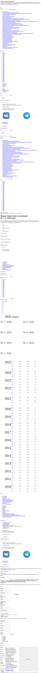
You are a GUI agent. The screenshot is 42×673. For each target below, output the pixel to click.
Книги (4, 86)
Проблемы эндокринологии (8, 36)
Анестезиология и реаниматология (9, 14)
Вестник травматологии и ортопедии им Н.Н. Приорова (13, 18)
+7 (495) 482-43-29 (3, 128)
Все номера (5, 301)
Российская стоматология (7, 40)
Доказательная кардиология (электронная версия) (12, 23)
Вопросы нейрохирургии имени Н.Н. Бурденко (11, 20)
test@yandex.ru (4, 568)
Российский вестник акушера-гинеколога (10, 41)
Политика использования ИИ (8, 265)
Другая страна (5, 641)
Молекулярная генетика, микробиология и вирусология (13, 31)
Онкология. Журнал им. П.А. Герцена (10, 32)
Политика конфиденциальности (9, 513)
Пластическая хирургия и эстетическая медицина (12, 34)
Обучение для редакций (7, 516)
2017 (3, 191)
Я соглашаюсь (28, 659)
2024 (3, 56)
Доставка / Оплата (6, 90)
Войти (2, 602)
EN (3, 97)
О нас (4, 88)
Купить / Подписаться (7, 269)
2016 (3, 63)
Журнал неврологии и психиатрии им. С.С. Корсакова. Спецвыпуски (16, 25)
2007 (3, 72)
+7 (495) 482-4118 (6, 523)
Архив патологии (6, 15)
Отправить (16, 594)
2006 (3, 73)
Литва (4, 640)
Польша (4, 639)
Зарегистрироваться (4, 616)
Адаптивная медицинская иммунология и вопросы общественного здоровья (17, 13)
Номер (12, 298)
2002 (3, 77)
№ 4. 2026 (29, 332)
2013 (3, 66)
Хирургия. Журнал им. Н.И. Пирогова (10, 47)
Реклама (4, 89)
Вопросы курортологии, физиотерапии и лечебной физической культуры (16, 19)
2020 (3, 188)
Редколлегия (5, 262)
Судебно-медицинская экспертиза (9, 44)
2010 (3, 69)
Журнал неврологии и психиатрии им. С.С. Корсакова (13, 24)
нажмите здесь (9, 670)
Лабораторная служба (7, 29)
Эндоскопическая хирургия (8, 48)
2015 (3, 64)
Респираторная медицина (7, 38)
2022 (3, 186)
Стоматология (5, 43)
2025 (3, 55)
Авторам (4, 263)
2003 (3, 76)
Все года (2, 51)
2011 (3, 68)
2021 (3, 187)
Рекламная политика (6, 267)
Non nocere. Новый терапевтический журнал (11, 12)
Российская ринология (7, 39)
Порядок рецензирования (7, 266)
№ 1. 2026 (6, 353)
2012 (3, 67)
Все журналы (13, 9)
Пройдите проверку (13, 579)
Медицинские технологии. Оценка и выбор (11, 30)
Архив (4, 85)
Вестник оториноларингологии (8, 16)
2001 (3, 78)
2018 (3, 190)
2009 (3, 70)
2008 (3, 71)
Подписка (4, 84)
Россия (12, 634)
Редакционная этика (6, 264)
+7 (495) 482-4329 (6, 524)
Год (11, 178)
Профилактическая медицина (8, 37)
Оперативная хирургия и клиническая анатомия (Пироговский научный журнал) (18, 33)
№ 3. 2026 (6, 342)
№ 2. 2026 (29, 342)
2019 (3, 189)
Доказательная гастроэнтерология (9, 22)
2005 (3, 74)
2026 (3, 54)
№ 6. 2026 (29, 321)
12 (3, 302)
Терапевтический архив (7, 45)
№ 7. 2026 (6, 321)
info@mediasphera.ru (6, 110)
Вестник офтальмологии (7, 17)
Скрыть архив (3, 271)
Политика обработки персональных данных (11, 514)
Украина (4, 638)
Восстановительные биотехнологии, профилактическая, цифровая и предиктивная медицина (20, 21)
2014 (3, 65)
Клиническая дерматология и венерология (11, 28)
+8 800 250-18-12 (6, 527)
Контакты (4, 91)
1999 (3, 80)
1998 (3, 81)
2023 (3, 57)
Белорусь (4, 637)
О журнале (5, 261)
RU (11, 95)
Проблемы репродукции (7, 35)
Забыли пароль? (3, 601)
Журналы (4, 83)
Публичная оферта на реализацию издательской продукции (14, 515)
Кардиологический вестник (8, 26)
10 (3, 304)
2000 (3, 79)
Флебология (5, 46)
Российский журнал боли (7, 42)
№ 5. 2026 (6, 332)
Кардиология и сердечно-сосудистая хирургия (11, 27)
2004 (3, 75)
